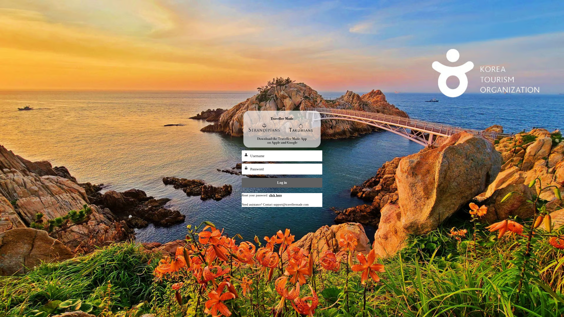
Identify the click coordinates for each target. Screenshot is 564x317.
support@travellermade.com (291, 204)
